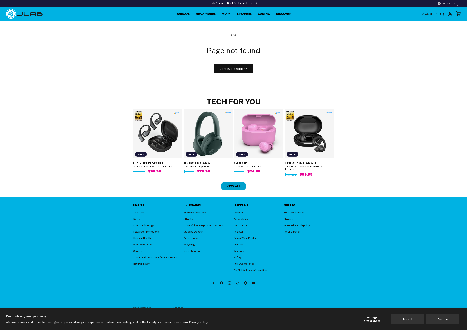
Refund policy (141, 263)
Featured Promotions (146, 231)
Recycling (189, 244)
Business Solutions (194, 212)
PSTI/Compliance (244, 263)
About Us (138, 212)
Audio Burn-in (191, 251)
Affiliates (188, 218)
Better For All (191, 238)
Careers (137, 251)
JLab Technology (143, 225)
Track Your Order (294, 212)
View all (234, 186)
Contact (238, 212)
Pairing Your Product (246, 238)
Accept (407, 319)
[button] (447, 3)
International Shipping (297, 225)
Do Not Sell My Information (250, 270)
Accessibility (241, 218)
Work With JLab (143, 244)
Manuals (238, 244)
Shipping (289, 218)
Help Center (241, 225)
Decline (442, 319)
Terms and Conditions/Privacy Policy (155, 257)
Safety (237, 257)
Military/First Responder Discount (203, 225)
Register (238, 231)
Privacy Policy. (198, 322)
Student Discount (193, 231)
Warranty (239, 251)
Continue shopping (233, 68)
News (136, 218)
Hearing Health (142, 238)
